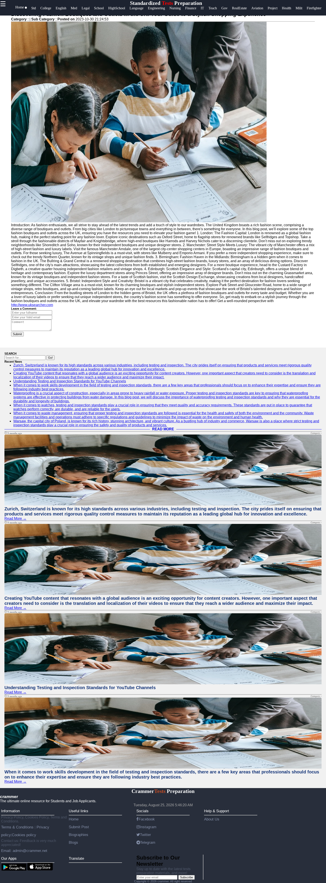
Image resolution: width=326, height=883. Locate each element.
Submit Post (79, 827)
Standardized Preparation (166, 3)
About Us (211, 819)
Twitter (145, 834)
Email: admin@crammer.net (24, 850)
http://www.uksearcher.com (32, 305)
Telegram (147, 842)
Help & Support (216, 811)
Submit (17, 334)
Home (74, 819)
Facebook (147, 819)
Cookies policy (24, 835)
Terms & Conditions (18, 827)
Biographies (78, 834)
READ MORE (163, 429)
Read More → (15, 518)
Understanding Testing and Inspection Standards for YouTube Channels (69, 381)
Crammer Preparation (163, 791)
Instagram (148, 827)
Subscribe (186, 877)
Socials (142, 811)
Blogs (73, 842)
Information (10, 811)
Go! (50, 357)
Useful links (78, 811)
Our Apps (9, 858)
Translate (76, 858)
